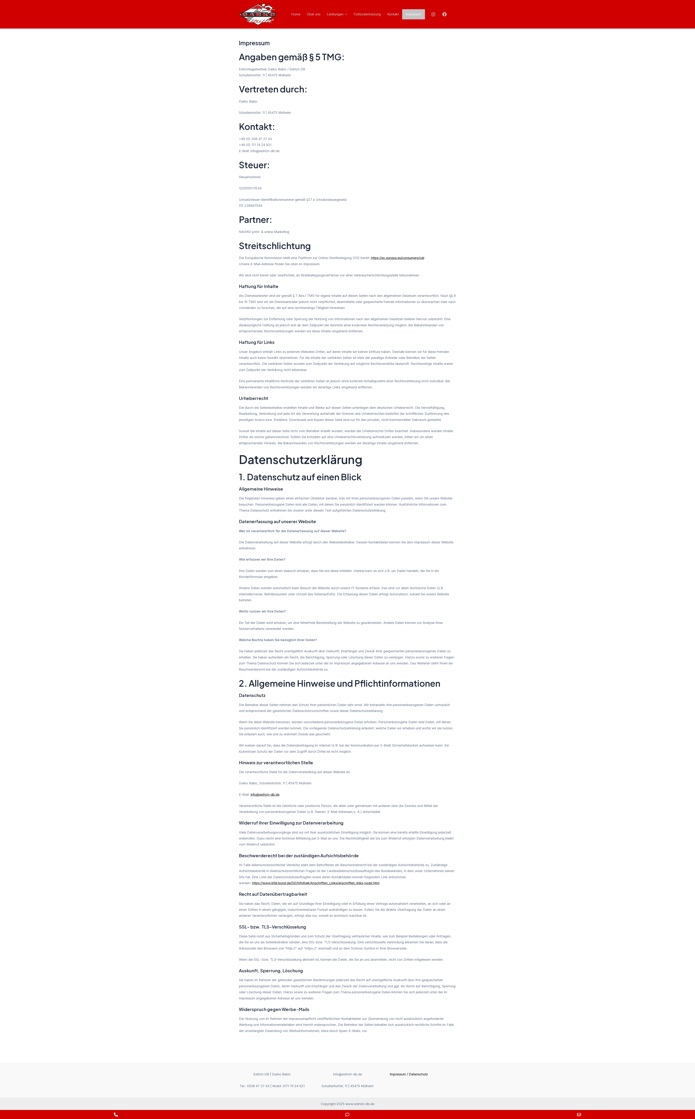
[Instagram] (433, 14)
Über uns (313, 14)
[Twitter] (453, 14)
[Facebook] (444, 14)
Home (295, 14)
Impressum (413, 14)
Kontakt (393, 14)
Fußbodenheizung (367, 14)
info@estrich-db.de (264, 794)
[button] (345, 14)
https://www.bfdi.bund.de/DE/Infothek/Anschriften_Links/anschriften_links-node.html (315, 883)
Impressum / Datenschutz (409, 1074)
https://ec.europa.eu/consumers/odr (397, 258)
